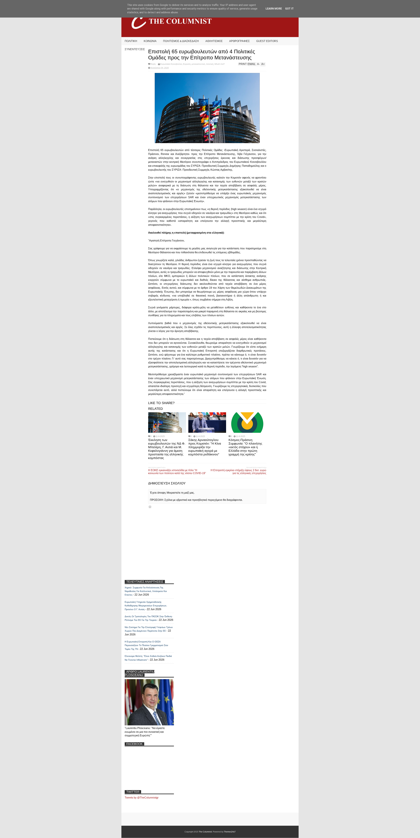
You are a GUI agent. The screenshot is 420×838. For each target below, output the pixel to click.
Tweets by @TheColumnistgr (141, 797)
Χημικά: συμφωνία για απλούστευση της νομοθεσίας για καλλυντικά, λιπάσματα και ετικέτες (146, 591)
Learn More (274, 8)
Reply (153, 64)
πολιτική (209, 64)
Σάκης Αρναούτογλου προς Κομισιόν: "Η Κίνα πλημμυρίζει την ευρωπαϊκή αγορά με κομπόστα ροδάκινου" (204, 447)
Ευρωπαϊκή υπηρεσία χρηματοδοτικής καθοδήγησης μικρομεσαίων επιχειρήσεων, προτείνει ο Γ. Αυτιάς (146, 606)
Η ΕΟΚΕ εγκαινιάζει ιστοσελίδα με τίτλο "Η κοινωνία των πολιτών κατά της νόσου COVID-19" (177, 472)
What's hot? (219, 64)
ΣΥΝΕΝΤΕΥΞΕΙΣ (135, 49)
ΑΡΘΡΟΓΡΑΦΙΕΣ (239, 41)
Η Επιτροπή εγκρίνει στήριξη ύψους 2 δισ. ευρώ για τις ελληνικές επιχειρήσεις (238, 472)
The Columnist (205, 832)
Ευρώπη (187, 64)
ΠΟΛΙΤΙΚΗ (131, 41)
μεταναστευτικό (198, 64)
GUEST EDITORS (267, 41)
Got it (289, 8)
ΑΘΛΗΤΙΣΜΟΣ (214, 41)
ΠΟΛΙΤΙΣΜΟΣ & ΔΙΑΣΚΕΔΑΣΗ (181, 41)
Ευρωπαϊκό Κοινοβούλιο (171, 64)
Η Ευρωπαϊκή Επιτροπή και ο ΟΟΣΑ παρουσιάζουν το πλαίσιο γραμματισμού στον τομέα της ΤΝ (146, 645)
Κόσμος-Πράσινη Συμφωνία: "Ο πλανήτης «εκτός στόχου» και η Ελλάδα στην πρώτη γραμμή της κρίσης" (245, 447)
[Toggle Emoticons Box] (150, 507)
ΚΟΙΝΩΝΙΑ (150, 41)
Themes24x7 (230, 832)
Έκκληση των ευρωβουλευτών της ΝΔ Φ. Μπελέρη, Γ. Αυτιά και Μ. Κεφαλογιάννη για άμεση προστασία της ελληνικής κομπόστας (166, 449)
